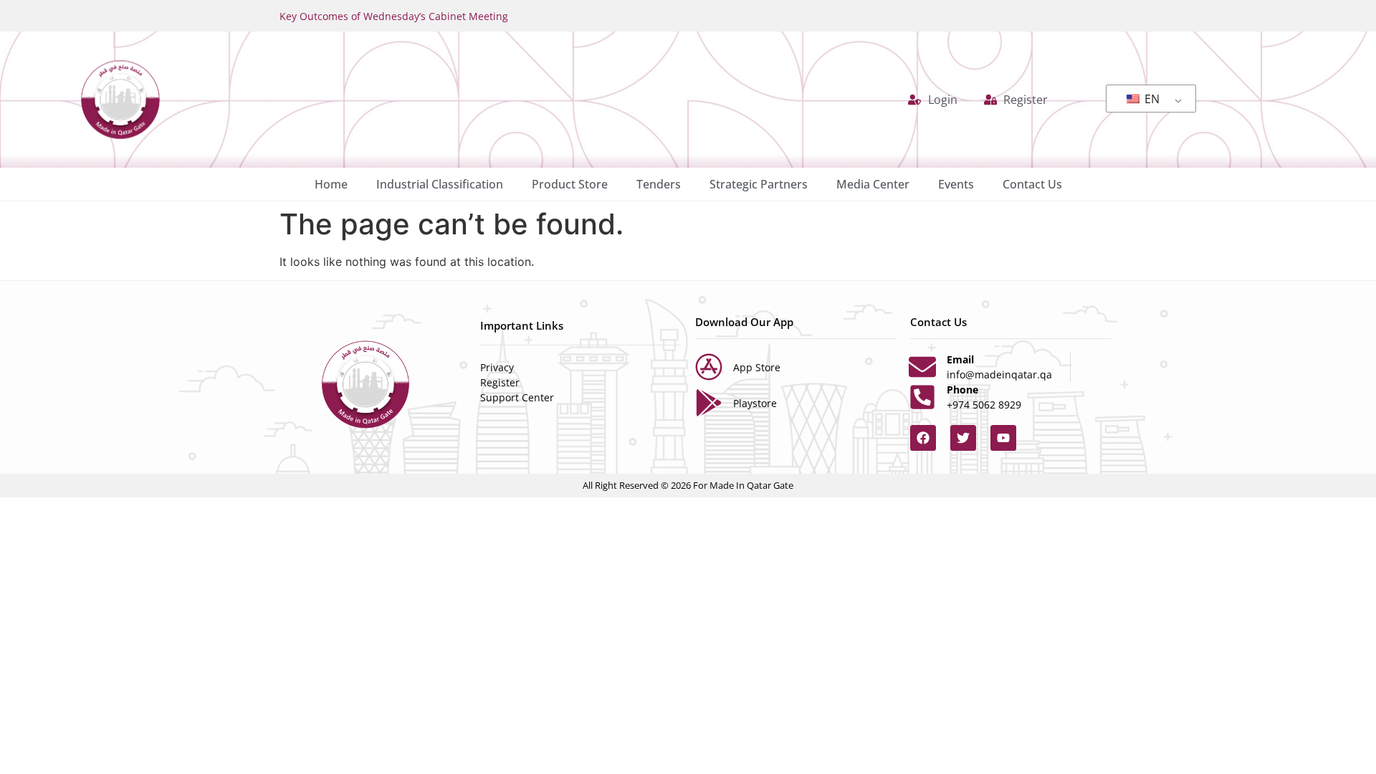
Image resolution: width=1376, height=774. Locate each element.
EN (1151, 99)
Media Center (872, 184)
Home (331, 184)
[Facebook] (923, 438)
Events (956, 184)
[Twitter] (963, 438)
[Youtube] (1003, 438)
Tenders (658, 184)
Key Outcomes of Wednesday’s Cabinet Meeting (394, 16)
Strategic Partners (759, 184)
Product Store (570, 184)
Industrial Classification (439, 184)
